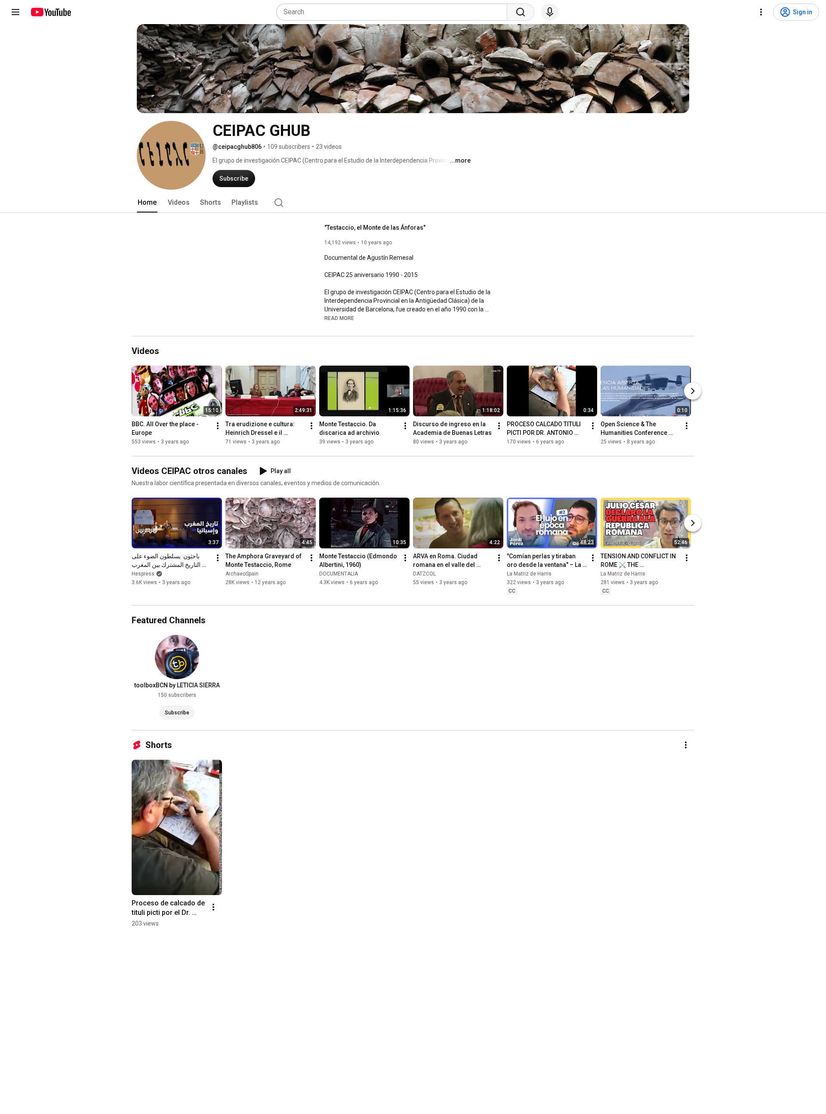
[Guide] (15, 12)
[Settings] (761, 12)
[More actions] (217, 425)
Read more (339, 318)
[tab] (147, 202)
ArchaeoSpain (242, 574)
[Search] (520, 12)
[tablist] (413, 202)
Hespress (143, 574)
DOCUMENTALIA (338, 574)
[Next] (692, 391)
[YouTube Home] (50, 12)
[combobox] (394, 12)
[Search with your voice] (549, 12)
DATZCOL (424, 574)
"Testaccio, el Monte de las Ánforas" (374, 227)
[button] (339, 318)
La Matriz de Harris (529, 574)
